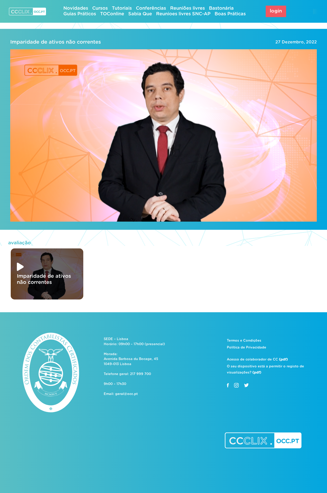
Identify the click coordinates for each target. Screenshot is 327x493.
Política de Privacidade (246, 347)
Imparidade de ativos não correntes (55, 42)
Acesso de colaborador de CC (257, 359)
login (276, 11)
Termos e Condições (244, 340)
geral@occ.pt (126, 394)
